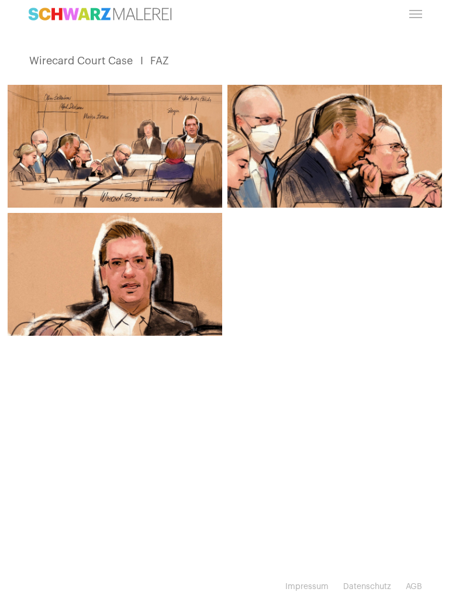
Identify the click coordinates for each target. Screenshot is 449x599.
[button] (415, 14)
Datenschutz (367, 587)
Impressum (307, 587)
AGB (414, 587)
